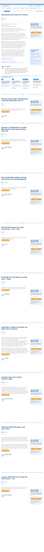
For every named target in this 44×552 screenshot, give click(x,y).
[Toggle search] (42, 6)
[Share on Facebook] (38, 11)
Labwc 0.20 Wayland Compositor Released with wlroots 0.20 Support (36, 57)
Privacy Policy (33, 36)
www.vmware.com (9, 59)
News (3, 8)
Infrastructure (16, 8)
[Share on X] (39, 11)
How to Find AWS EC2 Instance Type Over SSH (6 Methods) (16, 82)
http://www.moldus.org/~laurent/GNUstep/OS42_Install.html (12, 62)
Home (2, 11)
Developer (22, 8)
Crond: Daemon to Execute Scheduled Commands (26, 82)
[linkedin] (31, 6)
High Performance (34, 8)
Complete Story (5, 111)
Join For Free (36, 32)
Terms (40, 113)
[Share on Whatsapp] (42, 11)
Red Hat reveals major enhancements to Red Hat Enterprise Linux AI (6, 82)
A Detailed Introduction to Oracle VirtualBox (37, 82)
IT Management (8, 8)
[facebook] (30, 6)
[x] (33, 6)
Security (27, 8)
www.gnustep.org (11, 58)
